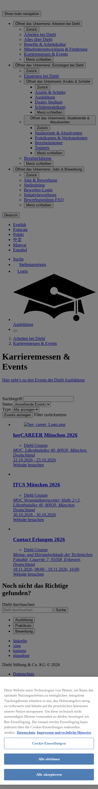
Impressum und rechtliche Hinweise (64, 732)
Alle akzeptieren (49, 774)
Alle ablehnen (49, 759)
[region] (49, 731)
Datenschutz (26, 732)
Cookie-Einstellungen (49, 743)
